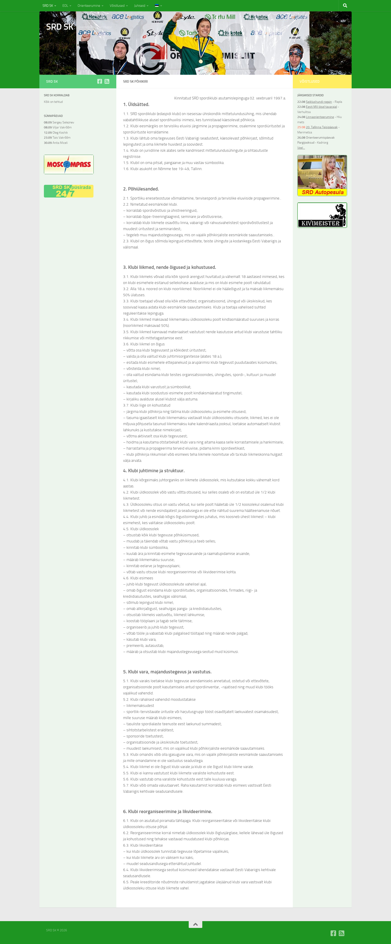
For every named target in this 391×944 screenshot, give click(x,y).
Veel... (301, 148)
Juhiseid (139, 6)
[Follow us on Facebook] (99, 81)
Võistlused (117, 6)
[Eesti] (158, 5)
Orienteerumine (89, 6)
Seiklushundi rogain (319, 102)
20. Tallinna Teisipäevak (322, 127)
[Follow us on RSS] (107, 81)
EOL (65, 6)
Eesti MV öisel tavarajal (321, 107)
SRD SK (48, 6)
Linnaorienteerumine (320, 117)
